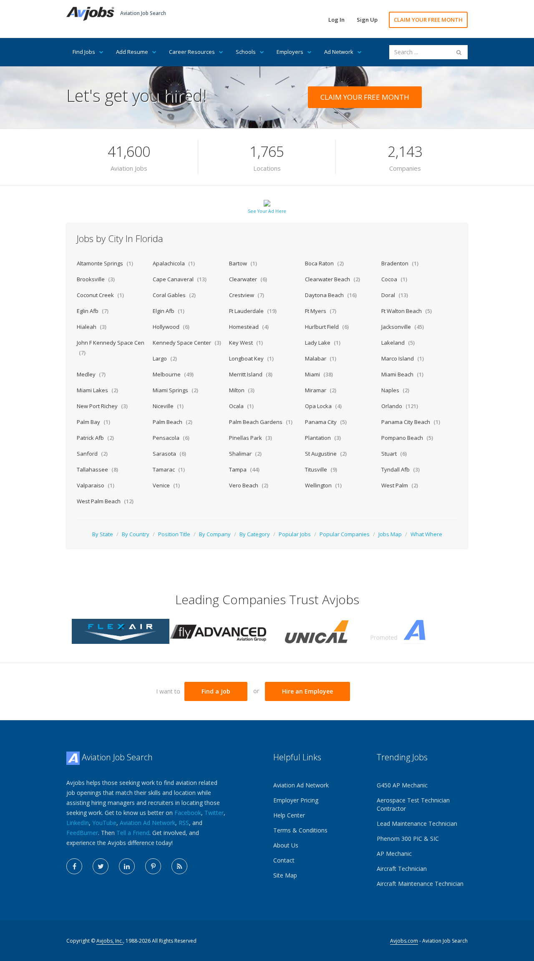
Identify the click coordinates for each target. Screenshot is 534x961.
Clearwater (248, 279)
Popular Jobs (295, 534)
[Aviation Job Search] (90, 13)
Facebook (187, 813)
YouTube (104, 823)
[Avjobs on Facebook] (74, 866)
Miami (319, 374)
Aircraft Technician (402, 869)
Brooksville (96, 279)
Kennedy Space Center (187, 342)
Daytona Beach (331, 295)
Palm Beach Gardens (260, 422)
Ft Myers (320, 311)
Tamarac (169, 469)
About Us (285, 845)
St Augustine (326, 453)
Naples (395, 390)
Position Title (174, 534)
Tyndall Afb (400, 469)
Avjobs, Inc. (109, 940)
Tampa (244, 469)
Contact (284, 860)
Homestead (249, 326)
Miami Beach (402, 374)
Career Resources (192, 51)
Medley (91, 374)
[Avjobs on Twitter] (100, 866)
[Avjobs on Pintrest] (153, 866)
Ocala (241, 406)
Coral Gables (174, 295)
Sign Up (367, 19)
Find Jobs (84, 51)
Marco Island (402, 358)
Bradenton (399, 263)
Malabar (320, 358)
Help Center (289, 815)
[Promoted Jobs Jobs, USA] (413, 631)
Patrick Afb (95, 437)
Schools (246, 51)
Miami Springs (175, 390)
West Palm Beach (105, 501)
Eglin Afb (92, 311)
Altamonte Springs (105, 263)
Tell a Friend (132, 833)
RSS (184, 823)
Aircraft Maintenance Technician (420, 884)
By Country (135, 534)
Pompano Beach (407, 437)
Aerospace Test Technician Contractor (413, 804)
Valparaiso (95, 485)
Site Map (285, 875)
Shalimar (245, 453)
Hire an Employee (307, 691)
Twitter (214, 813)
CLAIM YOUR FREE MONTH (428, 19)
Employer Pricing (295, 800)
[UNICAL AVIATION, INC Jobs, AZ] (316, 631)
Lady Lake (322, 342)
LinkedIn (77, 823)
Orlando (399, 406)
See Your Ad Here (267, 211)
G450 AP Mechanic (402, 785)
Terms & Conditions (300, 830)
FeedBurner (82, 833)
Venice (166, 485)
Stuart (394, 453)
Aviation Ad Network (147, 823)
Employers (290, 51)
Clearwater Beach (332, 279)
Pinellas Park (250, 437)
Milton (241, 390)
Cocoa (394, 279)
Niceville (168, 406)
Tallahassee (97, 469)
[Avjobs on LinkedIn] (127, 866)
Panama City (326, 422)
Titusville (321, 469)
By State (102, 534)
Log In (336, 19)
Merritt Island (250, 374)
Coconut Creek (100, 295)
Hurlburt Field (327, 326)
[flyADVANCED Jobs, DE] (218, 631)
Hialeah (91, 326)
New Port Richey (102, 406)
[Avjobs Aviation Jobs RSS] (179, 866)
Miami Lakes (97, 390)
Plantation (323, 437)
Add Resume (132, 51)
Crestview (246, 295)
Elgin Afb (168, 311)
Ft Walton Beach (406, 311)
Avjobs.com (404, 940)
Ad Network (338, 51)
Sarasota (169, 453)
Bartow (243, 263)
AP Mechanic (394, 854)
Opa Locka (323, 406)
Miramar (320, 390)
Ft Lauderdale (253, 311)
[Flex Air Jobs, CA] (120, 631)
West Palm (399, 485)
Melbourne (173, 374)
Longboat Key (251, 358)
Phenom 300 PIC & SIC (408, 838)
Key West (246, 342)
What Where (426, 534)
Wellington (323, 485)
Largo (165, 358)
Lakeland (398, 342)
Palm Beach (172, 422)
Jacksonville (402, 326)
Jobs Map (390, 534)
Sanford (92, 453)
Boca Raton (324, 263)
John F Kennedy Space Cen (110, 347)
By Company (215, 534)
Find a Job (216, 691)
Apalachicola (174, 263)
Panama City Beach (410, 422)
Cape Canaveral (180, 279)
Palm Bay (93, 422)
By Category (254, 534)
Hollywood (171, 326)
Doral (394, 295)
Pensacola (171, 437)
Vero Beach (248, 485)
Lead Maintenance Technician (417, 823)
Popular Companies (345, 534)
